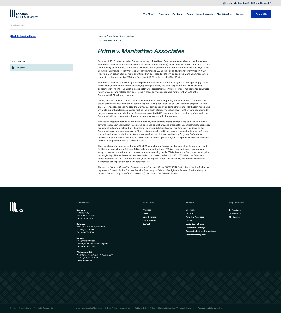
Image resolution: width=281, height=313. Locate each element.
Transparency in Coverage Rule (210, 308)
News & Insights (149, 217)
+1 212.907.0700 (87, 218)
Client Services (149, 220)
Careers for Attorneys (195, 227)
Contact (146, 224)
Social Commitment (195, 224)
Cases (145, 213)
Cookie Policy (125, 308)
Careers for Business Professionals (201, 231)
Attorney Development (196, 234)
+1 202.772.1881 (86, 260)
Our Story (190, 213)
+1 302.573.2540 (87, 232)
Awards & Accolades (195, 217)
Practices (147, 210)
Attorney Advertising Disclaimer (89, 308)
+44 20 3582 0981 (88, 246)
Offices (189, 220)
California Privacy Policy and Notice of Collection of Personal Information (164, 308)
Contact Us (261, 14)
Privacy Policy (111, 308)
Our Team (190, 210)
